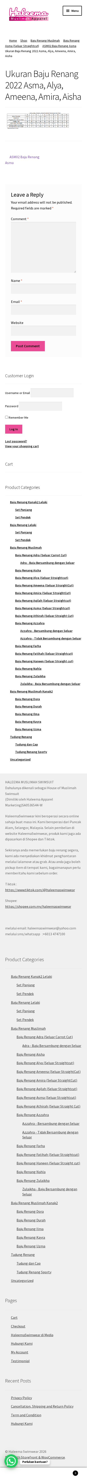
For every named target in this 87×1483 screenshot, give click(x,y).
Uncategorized (20, 759)
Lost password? (16, 441)
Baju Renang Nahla (28, 669)
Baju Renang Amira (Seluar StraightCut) (43, 593)
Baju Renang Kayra (28, 722)
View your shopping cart (22, 446)
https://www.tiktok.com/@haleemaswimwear (40, 890)
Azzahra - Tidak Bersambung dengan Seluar (50, 638)
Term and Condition (26, 1415)
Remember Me (18, 417)
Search (43, 1475)
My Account (19, 1352)
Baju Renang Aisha (28, 570)
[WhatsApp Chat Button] (11, 1461)
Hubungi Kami (22, 1343)
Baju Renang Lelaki (23, 525)
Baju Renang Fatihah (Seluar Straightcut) (44, 654)
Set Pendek (23, 517)
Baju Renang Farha (28, 646)
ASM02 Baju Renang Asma (59, 46)
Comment (20, 219)
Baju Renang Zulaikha (30, 676)
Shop (23, 40)
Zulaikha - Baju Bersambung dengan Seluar (50, 684)
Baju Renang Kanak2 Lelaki (28, 502)
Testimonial (20, 1361)
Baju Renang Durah (28, 706)
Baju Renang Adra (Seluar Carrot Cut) (41, 555)
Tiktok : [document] (40, 887)
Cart (14, 1317)
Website (17, 322)
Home (13, 40)
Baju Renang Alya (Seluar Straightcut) (41, 578)
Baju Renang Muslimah (45, 40)
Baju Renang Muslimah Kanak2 (31, 691)
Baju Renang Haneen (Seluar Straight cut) (44, 661)
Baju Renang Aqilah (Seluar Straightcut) (43, 601)
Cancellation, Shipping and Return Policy (42, 1406)
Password (11, 406)
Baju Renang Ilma (27, 714)
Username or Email (17, 393)
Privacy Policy (21, 1398)
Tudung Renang (21, 737)
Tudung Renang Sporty (31, 752)
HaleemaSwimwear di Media (32, 1335)
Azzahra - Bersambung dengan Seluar (46, 631)
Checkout (18, 1326)
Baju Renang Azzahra (30, 623)
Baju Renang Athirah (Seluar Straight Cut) (44, 616)
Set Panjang (23, 510)
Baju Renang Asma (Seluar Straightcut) (42, 608)
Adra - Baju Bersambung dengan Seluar (47, 563)
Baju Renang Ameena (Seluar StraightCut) (44, 585)
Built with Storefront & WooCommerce (35, 1457)
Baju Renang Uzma (28, 729)
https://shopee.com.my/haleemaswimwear (38, 906)
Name (16, 280)
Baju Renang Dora (27, 699)
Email (16, 301)
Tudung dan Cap (26, 744)
